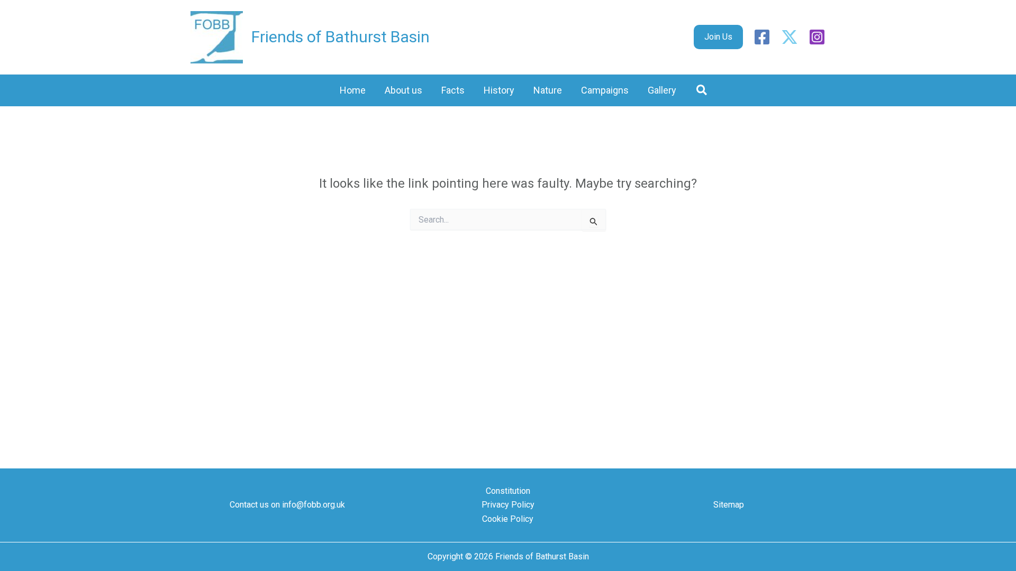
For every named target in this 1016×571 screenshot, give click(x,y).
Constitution (508, 491)
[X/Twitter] (789, 37)
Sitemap (728, 505)
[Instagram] (817, 37)
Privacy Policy (508, 505)
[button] (718, 37)
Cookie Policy (507, 519)
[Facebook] (762, 37)
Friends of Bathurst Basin (340, 36)
